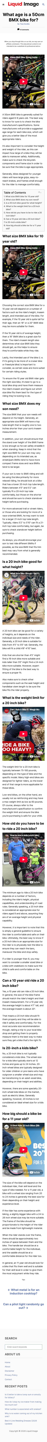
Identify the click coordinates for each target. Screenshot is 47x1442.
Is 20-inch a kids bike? (16, 222)
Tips (23, 1280)
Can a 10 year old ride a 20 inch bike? (23, 219)
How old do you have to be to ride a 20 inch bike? (24, 214)
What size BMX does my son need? (22, 199)
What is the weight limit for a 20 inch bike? (23, 208)
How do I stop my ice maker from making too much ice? (23, 1403)
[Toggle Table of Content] (39, 192)
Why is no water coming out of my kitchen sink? (23, 1415)
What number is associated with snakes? (23, 1409)
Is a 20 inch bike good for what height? (24, 203)
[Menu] (3, 5)
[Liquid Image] (23, 4)
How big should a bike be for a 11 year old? (23, 227)
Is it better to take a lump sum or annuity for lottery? (23, 1396)
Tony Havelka (25, 24)
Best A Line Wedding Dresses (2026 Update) (21, 1422)
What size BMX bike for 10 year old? (22, 196)
